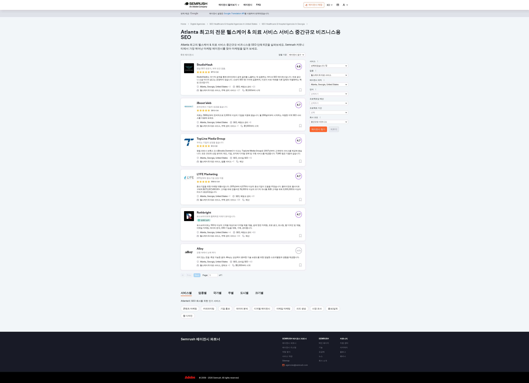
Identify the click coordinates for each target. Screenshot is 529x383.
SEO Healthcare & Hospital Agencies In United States (233, 24)
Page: (205, 275)
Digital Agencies (198, 24)
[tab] (186, 293)
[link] (247, 5)
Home (183, 24)
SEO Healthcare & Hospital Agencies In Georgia (283, 24)
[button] (330, 5)
